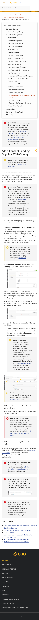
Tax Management (14, 73)
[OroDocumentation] (19, 2)
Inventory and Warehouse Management (21, 76)
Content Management (15, 35)
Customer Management (16, 44)
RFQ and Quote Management (18, 61)
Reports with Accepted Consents (20, 103)
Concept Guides (25, 15)
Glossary (9, 115)
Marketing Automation (15, 87)
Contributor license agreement (15, 608)
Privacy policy (8, 603)
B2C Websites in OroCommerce (18, 70)
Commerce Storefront (14, 112)
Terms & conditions (10, 599)
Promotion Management (16, 90)
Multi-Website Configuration (17, 67)
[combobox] (15, 8)
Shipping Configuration (15, 58)
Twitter (5, 595)
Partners (5, 582)
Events (4, 590)
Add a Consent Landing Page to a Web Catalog (22, 96)
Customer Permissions (15, 47)
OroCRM (5, 573)
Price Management (14, 52)
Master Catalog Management (17, 32)
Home (3, 15)
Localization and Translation (17, 84)
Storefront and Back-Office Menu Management (19, 80)
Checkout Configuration (16, 106)
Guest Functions (13, 49)
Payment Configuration (15, 55)
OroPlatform (7, 577)
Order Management (14, 64)
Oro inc (5, 560)
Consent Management (15, 93)
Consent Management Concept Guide (13, 17)
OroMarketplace (9, 569)
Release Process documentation (16, 139)
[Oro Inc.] (13, 2)
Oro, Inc (16, 616)
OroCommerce (8, 565)
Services (5, 586)
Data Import (12, 38)
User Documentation (13, 15)
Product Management (15, 41)
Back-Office (10, 109)
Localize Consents (15, 100)
